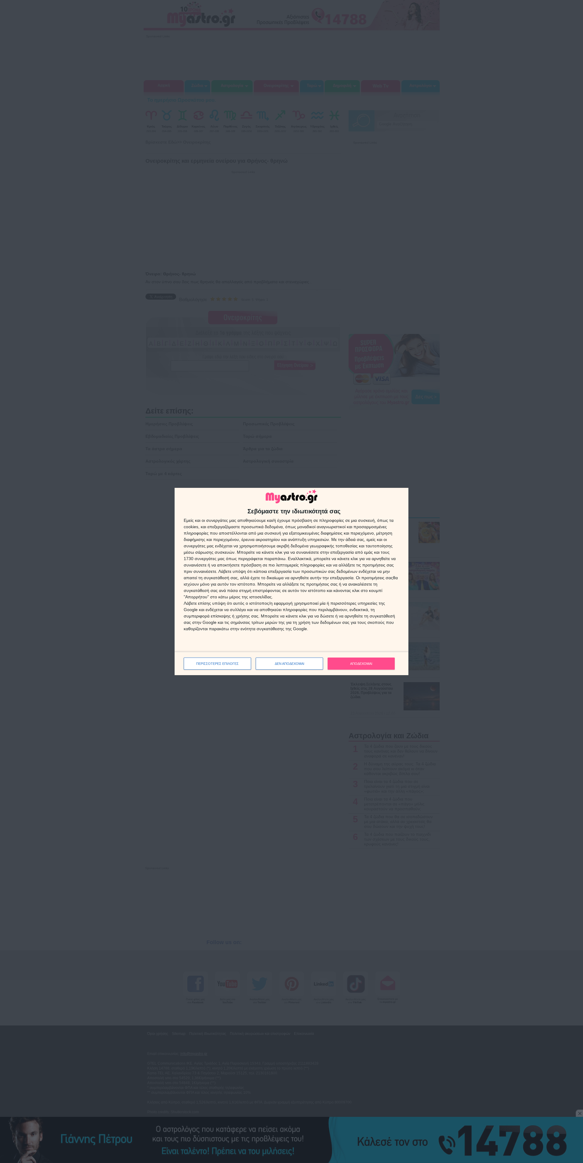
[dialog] (291, 581)
